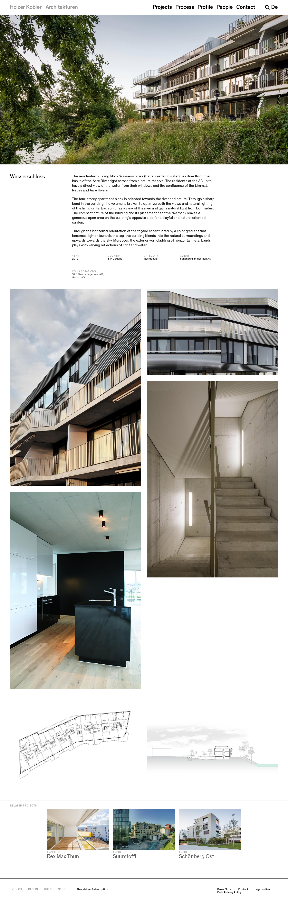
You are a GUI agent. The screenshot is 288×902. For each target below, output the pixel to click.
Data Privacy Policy (229, 892)
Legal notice (262, 889)
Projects (162, 7)
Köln (48, 889)
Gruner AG (78, 277)
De (274, 7)
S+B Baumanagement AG (87, 274)
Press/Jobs (224, 889)
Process (184, 7)
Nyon (62, 889)
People (224, 7)
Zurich (17, 889)
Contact (245, 7)
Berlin (33, 889)
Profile (205, 7)
